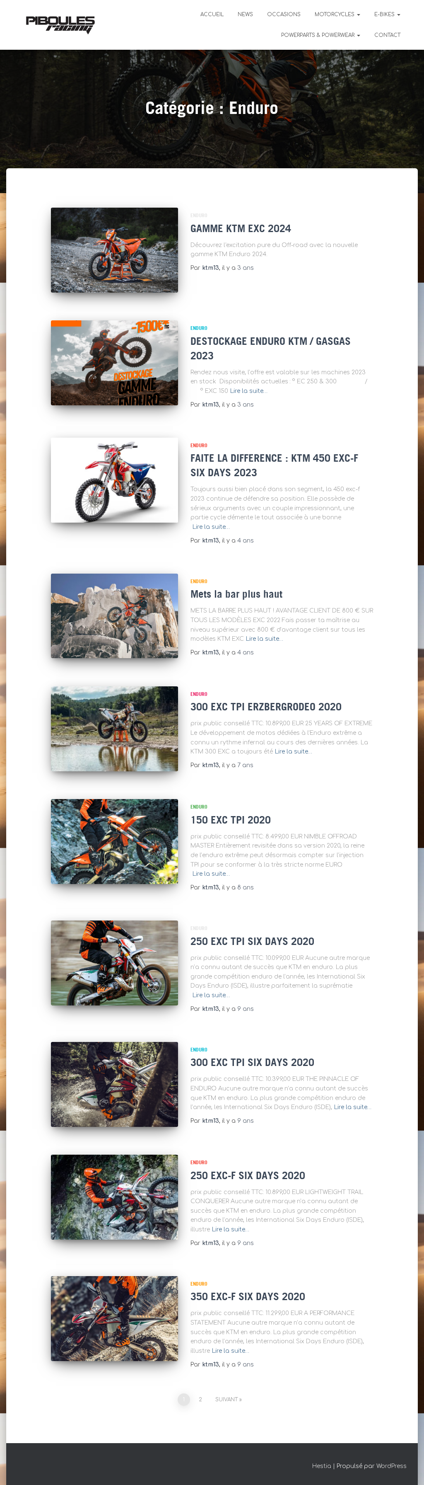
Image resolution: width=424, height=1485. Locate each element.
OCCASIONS (284, 14)
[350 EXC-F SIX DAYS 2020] (114, 1318)
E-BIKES (385, 14)
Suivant (226, 1400)
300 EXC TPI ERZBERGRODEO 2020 (266, 707)
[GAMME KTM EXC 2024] (114, 250)
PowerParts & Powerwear (318, 35)
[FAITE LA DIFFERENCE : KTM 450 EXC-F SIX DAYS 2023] (114, 480)
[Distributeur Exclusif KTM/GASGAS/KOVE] (60, 25)
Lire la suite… (248, 391)
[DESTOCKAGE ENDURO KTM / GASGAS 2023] (114, 362)
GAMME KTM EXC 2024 (240, 229)
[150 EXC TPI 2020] (114, 841)
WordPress (391, 1466)
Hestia (321, 1466)
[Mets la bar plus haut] (114, 616)
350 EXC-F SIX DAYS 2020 (247, 1297)
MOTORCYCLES (335, 14)
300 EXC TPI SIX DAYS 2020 (252, 1063)
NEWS (245, 14)
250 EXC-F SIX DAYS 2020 (247, 1176)
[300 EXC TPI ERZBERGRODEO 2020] (114, 728)
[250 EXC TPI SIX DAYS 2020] (114, 963)
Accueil (212, 14)
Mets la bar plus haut (236, 594)
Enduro (198, 215)
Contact (387, 35)
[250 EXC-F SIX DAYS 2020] (114, 1197)
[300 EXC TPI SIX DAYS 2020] (114, 1084)
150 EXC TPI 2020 (230, 820)
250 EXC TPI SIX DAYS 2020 (252, 942)
